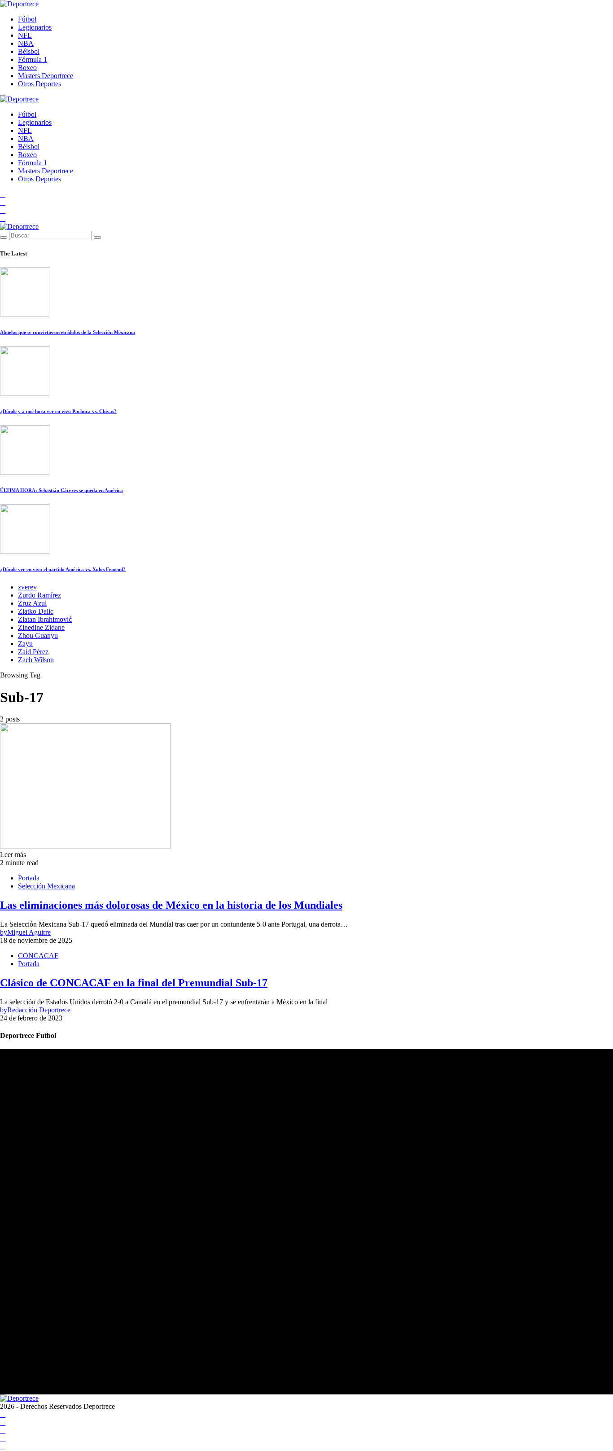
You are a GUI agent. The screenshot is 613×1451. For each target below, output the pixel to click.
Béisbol (28, 51)
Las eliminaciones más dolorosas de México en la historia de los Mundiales (171, 905)
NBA (26, 43)
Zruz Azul (32, 603)
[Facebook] (2, 194)
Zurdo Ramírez (39, 595)
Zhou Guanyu (38, 635)
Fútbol (27, 19)
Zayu (25, 643)
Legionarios (35, 27)
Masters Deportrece (45, 75)
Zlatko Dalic (35, 611)
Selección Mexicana (46, 886)
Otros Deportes (39, 84)
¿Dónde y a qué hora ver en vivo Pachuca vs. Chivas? (58, 411)
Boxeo (27, 67)
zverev (27, 587)
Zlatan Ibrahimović (45, 619)
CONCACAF (38, 955)
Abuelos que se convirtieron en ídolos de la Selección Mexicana (67, 332)
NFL (25, 35)
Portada (28, 878)
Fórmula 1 (32, 59)
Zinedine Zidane (41, 627)
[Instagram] (2, 210)
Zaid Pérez (33, 651)
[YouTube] (2, 202)
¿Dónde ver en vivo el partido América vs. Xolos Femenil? (63, 569)
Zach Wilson (36, 660)
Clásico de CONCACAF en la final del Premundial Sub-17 (133, 983)
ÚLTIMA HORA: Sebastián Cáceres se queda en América (61, 490)
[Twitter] (2, 218)
